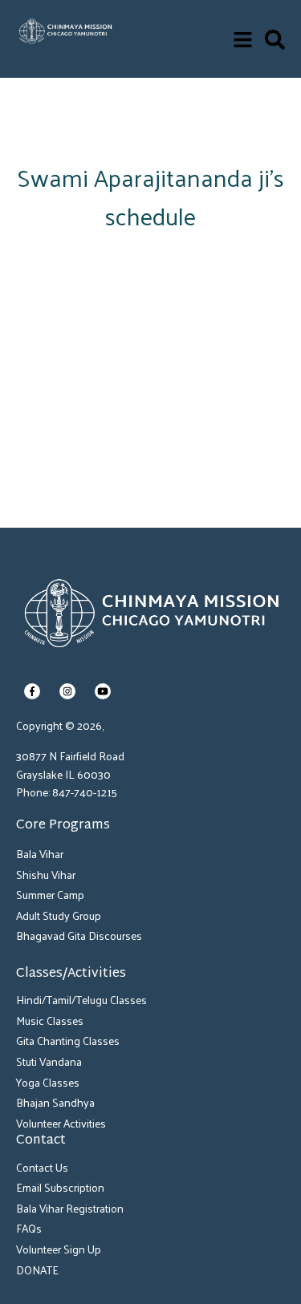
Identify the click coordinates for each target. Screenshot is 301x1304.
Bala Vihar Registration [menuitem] (70, 1208)
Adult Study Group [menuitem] (58, 915)
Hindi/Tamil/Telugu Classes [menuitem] (81, 1000)
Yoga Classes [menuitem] (47, 1082)
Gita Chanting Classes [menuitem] (68, 1041)
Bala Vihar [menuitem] (39, 854)
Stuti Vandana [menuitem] (49, 1061)
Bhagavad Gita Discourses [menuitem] (79, 935)
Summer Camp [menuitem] (50, 895)
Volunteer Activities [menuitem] (61, 1123)
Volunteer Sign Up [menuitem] (58, 1249)
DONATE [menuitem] (37, 1270)
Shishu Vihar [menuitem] (45, 875)
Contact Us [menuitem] (42, 1167)
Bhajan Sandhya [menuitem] (55, 1102)
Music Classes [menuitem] (49, 1020)
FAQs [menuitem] (29, 1228)
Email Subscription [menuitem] (60, 1187)
